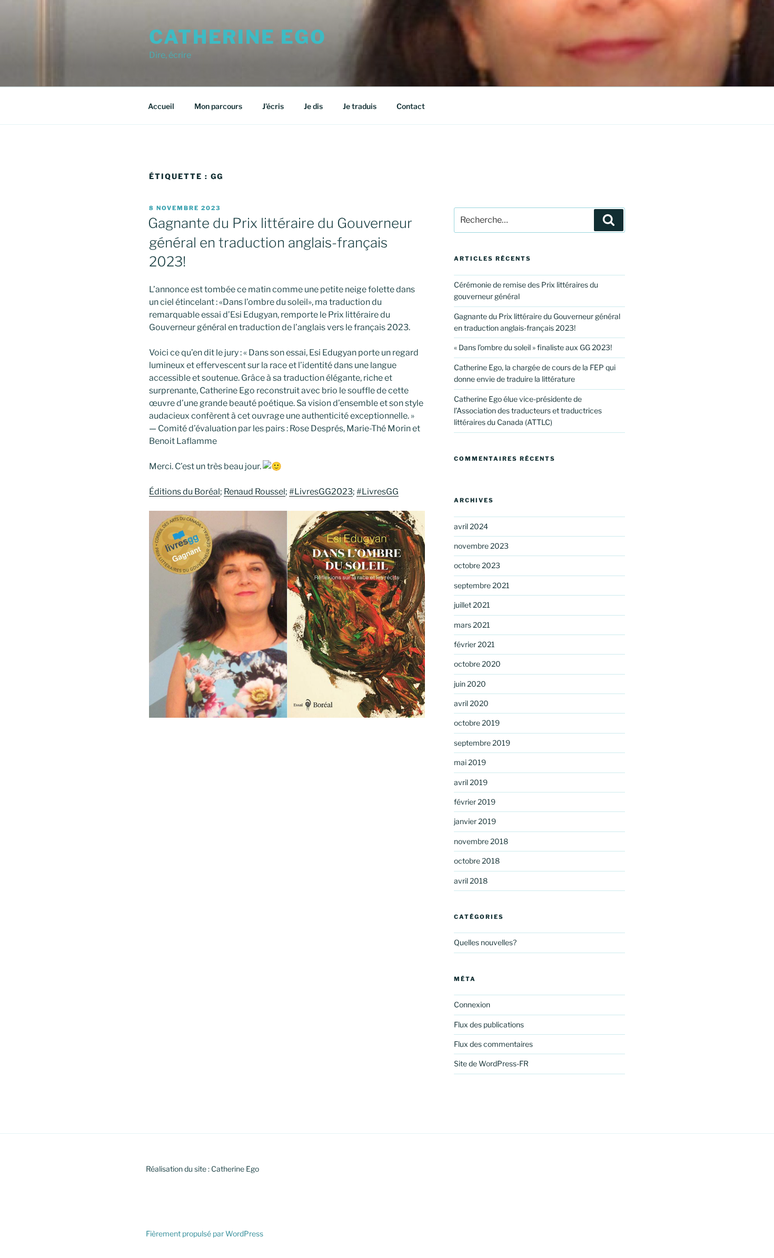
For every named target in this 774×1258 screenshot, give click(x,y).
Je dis (313, 106)
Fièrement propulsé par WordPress (204, 1233)
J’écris (273, 106)
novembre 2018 (481, 841)
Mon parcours (218, 106)
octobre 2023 (477, 565)
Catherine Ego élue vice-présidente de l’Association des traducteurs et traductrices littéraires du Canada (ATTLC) (528, 410)
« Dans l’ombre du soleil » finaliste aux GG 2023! (533, 347)
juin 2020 (470, 683)
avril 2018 (471, 880)
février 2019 (474, 801)
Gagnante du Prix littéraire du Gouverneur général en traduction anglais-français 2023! (280, 242)
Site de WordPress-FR (491, 1063)
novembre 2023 (481, 545)
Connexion (472, 1004)
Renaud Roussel (254, 492)
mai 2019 (470, 762)
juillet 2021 (472, 604)
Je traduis (359, 106)
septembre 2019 (482, 742)
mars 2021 (472, 624)
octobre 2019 (477, 722)
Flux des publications (489, 1024)
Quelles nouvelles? (485, 942)
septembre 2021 (482, 585)
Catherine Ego (237, 36)
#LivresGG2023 (321, 492)
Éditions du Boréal (184, 492)
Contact (410, 106)
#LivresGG (377, 492)
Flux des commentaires (493, 1043)
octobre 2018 (477, 860)
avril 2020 (471, 703)
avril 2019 (471, 782)
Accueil (161, 106)
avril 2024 (471, 526)
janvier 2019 (475, 821)
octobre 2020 (477, 663)
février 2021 (474, 644)
